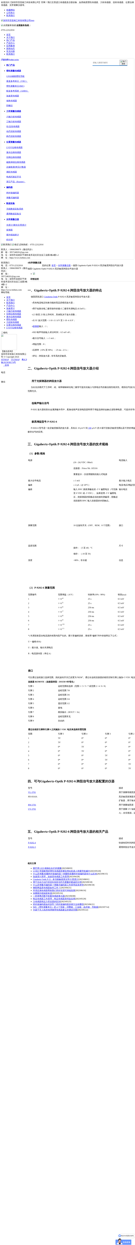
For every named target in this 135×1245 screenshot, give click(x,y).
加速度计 (10, 308)
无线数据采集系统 (14, 209)
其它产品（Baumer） (16, 182)
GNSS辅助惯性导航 (15, 76)
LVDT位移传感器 (14, 147)
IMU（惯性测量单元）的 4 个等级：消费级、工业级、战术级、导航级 (65, 907)
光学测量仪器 (12, 219)
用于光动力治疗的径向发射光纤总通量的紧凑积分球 (57, 882)
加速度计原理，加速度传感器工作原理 (51, 876)
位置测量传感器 (13, 142)
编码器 (9, 187)
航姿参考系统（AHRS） (17, 91)
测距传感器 (11, 172)
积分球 (9, 240)
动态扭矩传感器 (13, 131)
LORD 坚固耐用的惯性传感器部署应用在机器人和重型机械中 (61, 871)
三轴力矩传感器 (13, 121)
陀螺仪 (9, 105)
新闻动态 (10, 48)
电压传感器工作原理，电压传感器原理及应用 (54, 899)
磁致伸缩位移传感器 (15, 162)
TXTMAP (15, 359)
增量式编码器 (12, 198)
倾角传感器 (11, 101)
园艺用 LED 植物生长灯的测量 (47, 868)
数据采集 (10, 203)
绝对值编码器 (12, 193)
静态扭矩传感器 (13, 136)
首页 (8, 35)
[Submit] (123, 62)
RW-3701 (32, 805)
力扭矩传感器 (12, 322)
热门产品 (10, 40)
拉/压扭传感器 (13, 126)
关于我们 (10, 37)
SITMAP (5, 359)
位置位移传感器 (13, 325)
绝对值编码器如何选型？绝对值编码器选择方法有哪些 (58, 904)
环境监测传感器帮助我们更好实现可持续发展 (54, 890)
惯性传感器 (11, 319)
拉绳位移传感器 (13, 157)
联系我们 (10, 15)
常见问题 (10, 51)
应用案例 (10, 46)
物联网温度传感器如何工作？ (46, 888)
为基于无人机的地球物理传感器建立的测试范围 (55, 910)
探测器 (9, 230)
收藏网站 (10, 10)
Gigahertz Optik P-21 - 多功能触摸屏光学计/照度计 (55, 879)
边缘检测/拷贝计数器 (16, 167)
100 (89, 428)
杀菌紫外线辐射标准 (42, 893)
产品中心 (10, 43)
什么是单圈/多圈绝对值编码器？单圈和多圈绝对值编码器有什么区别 (65, 874)
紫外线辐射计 (12, 235)
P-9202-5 (32, 847)
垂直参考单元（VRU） (17, 81)
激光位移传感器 (13, 152)
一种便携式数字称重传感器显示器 (49, 896)
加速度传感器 (12, 96)
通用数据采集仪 (13, 214)
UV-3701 (32, 809)
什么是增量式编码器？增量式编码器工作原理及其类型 (58, 885)
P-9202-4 (32, 843)
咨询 (6, 365)
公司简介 (10, 13)
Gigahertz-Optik (51, 297)
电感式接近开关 (13, 177)
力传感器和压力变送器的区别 (46, 901)
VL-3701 (32, 792)
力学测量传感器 (13, 111)
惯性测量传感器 (13, 71)
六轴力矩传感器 (13, 117)
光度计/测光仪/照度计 (16, 225)
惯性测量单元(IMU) (15, 86)
